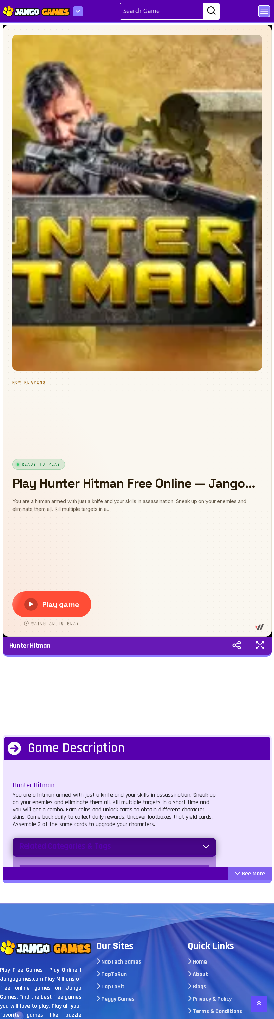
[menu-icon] (78, 11)
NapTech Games (120, 962)
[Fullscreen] (260, 645)
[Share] (237, 645)
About (199, 974)
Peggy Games (117, 999)
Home (199, 962)
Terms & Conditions (216, 1011)
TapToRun (113, 974)
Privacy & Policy (211, 999)
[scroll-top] (259, 1004)
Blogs (198, 986)
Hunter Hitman (30, 645)
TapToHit (112, 986)
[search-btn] (211, 11)
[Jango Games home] (45, 947)
